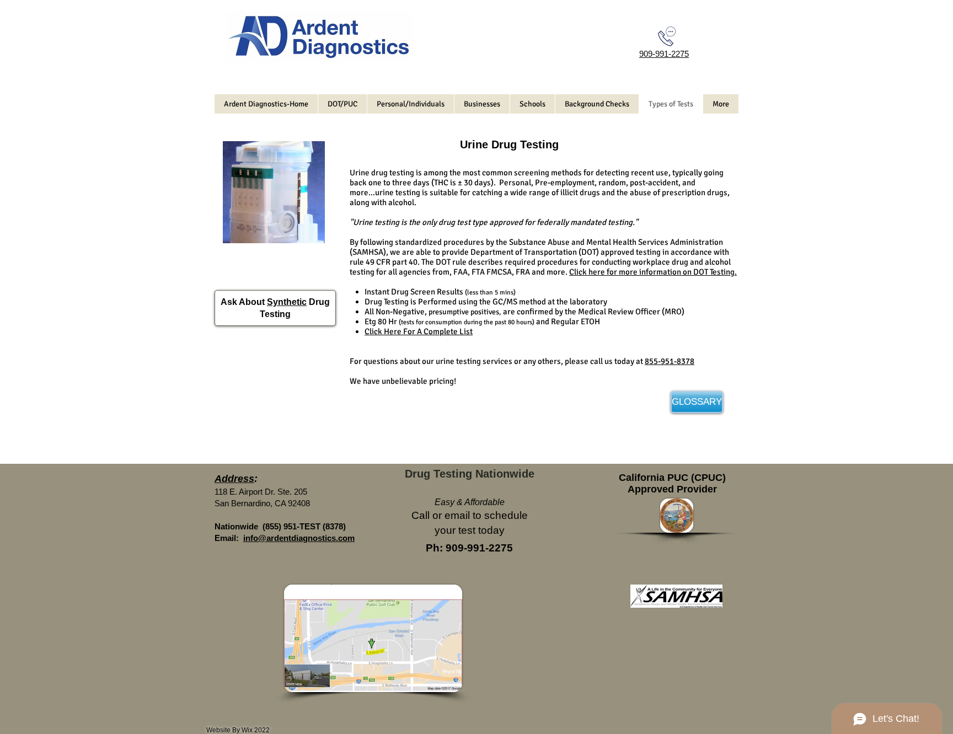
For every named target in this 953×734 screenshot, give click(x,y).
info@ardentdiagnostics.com (299, 538)
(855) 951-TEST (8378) (304, 526)
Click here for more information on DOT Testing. (653, 272)
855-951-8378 (669, 361)
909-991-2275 (664, 53)
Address (234, 478)
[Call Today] (667, 36)
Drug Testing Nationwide (469, 474)
